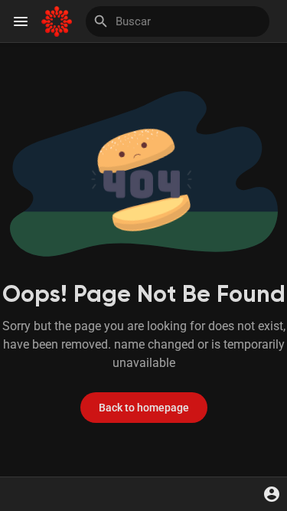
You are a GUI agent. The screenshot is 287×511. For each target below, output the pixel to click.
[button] (271, 494)
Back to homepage (144, 407)
